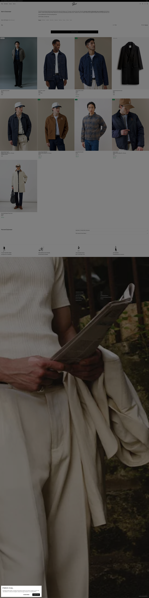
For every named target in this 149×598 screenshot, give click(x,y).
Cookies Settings (26, 594)
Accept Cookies (36, 594)
